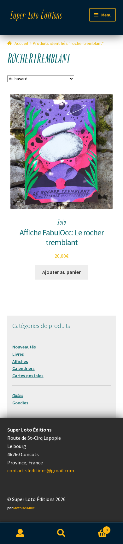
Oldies (17, 395)
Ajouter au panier (61, 272)
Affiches (20, 361)
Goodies (20, 403)
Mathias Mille (24, 507)
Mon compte (20, 533)
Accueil (21, 43)
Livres (18, 354)
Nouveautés (24, 347)
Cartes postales (28, 375)
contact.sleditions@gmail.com (40, 470)
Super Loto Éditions (36, 16)
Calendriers (23, 368)
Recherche (61, 533)
